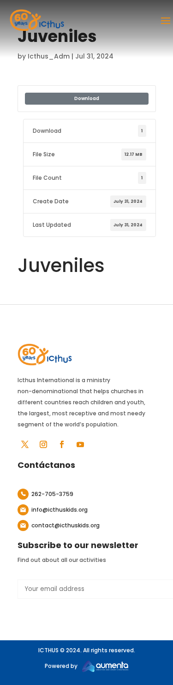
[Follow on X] (25, 444)
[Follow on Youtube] (80, 444)
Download (86, 98)
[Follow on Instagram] (43, 444)
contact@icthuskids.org (65, 525)
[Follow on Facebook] (61, 444)
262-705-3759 (52, 494)
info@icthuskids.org (59, 510)
